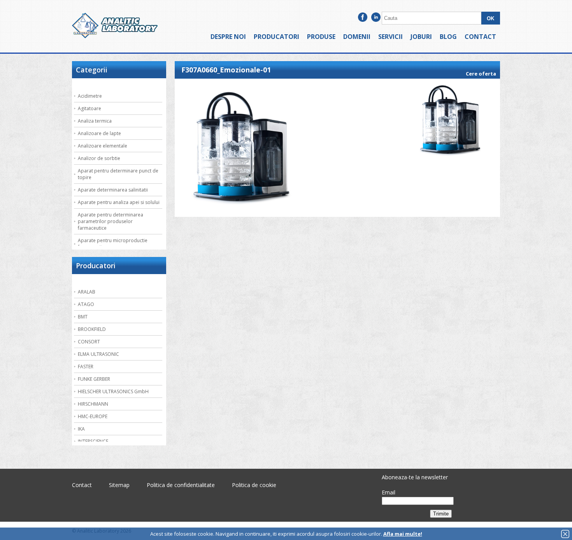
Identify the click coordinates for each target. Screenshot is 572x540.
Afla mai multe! (402, 533)
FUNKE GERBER (94, 379)
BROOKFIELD (92, 329)
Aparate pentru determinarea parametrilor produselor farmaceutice (110, 221)
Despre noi (228, 36)
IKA (81, 429)
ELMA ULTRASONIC (98, 354)
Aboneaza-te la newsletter (415, 477)
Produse (321, 36)
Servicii (390, 36)
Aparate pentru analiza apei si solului (119, 202)
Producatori (276, 36)
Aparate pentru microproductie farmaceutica (112, 243)
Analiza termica (95, 121)
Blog (448, 36)
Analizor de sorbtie (99, 158)
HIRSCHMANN (93, 404)
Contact (480, 36)
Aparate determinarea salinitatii (113, 189)
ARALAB (86, 291)
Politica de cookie (254, 485)
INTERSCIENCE (93, 441)
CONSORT (89, 341)
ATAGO (86, 304)
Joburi (421, 36)
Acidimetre (90, 96)
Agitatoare (89, 108)
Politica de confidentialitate (181, 485)
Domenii (356, 36)
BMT (83, 316)
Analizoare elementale (102, 145)
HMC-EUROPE (92, 416)
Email (388, 492)
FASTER (85, 366)
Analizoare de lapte (99, 133)
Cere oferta (481, 73)
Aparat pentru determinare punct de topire (118, 174)
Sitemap (119, 485)
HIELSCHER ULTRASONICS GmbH (113, 391)
